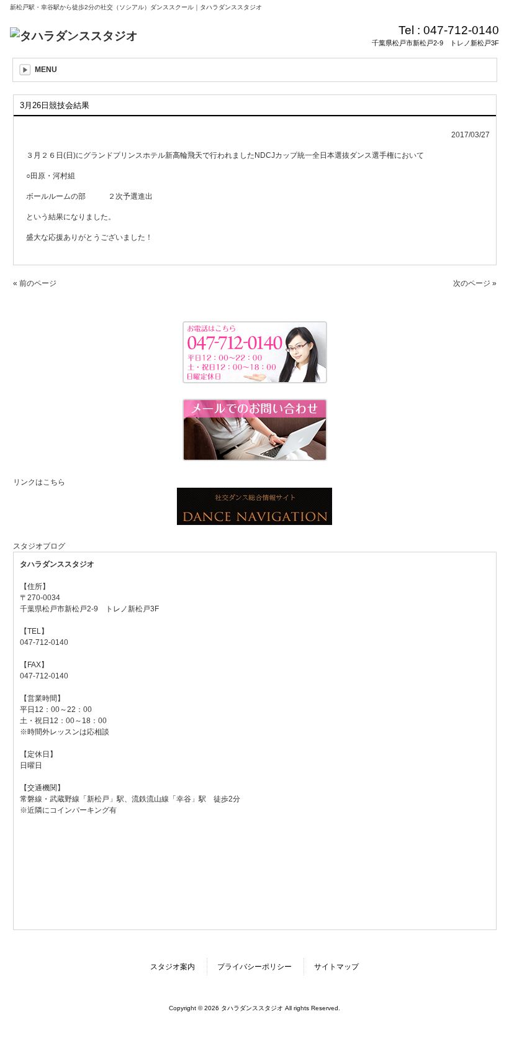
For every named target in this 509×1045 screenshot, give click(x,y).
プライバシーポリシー (254, 966)
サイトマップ (336, 966)
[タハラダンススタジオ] (74, 35)
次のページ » (475, 283)
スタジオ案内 (172, 966)
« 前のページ (34, 283)
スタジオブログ (39, 546)
